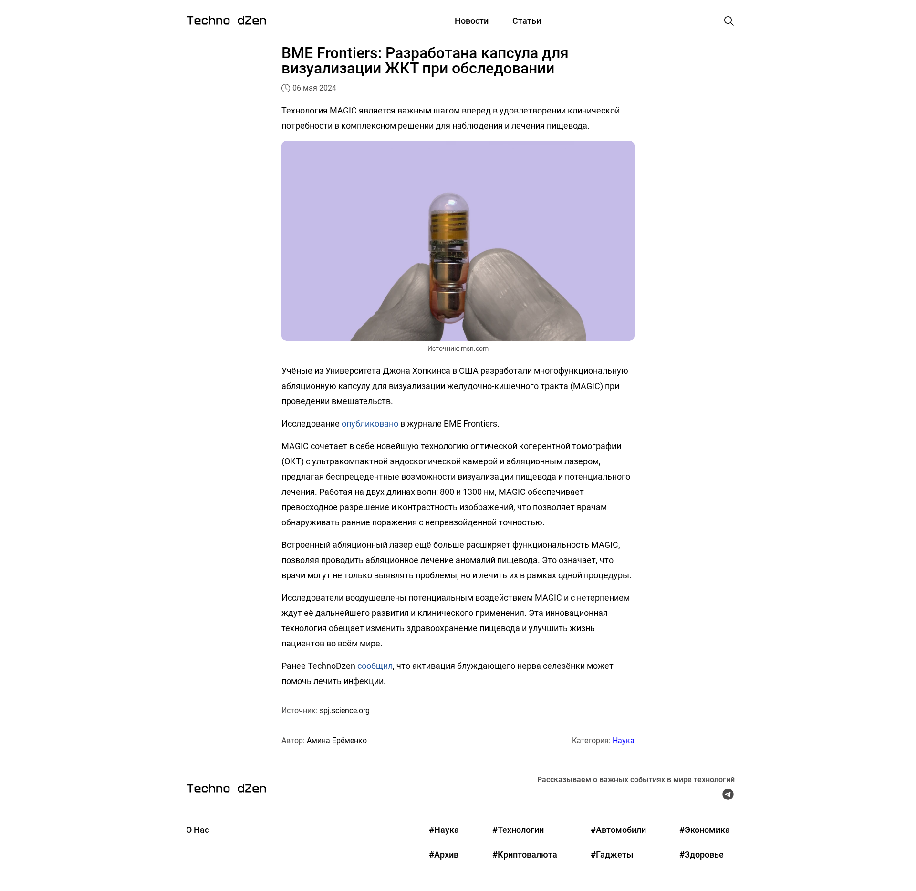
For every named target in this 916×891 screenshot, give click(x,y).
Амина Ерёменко (337, 740)
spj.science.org (345, 710)
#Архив (443, 855)
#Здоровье (701, 855)
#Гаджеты (612, 855)
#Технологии (518, 830)
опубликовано (370, 424)
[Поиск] (729, 21)
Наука (624, 740)
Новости (472, 21)
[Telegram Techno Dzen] (728, 797)
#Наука (444, 830)
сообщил (375, 666)
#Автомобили (618, 830)
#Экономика (704, 830)
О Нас (197, 830)
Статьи (526, 21)
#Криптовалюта (524, 855)
